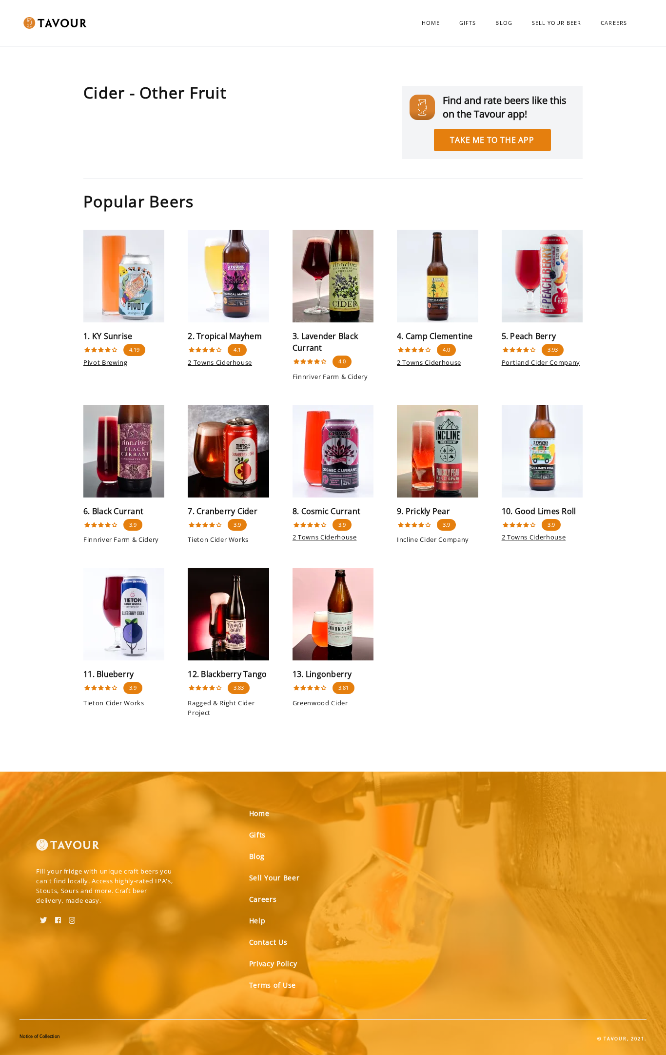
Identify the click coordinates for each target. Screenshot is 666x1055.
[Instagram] (72, 917)
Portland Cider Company (541, 362)
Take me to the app (492, 140)
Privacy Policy (273, 963)
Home (431, 22)
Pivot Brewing (105, 362)
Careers (614, 22)
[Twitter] (43, 917)
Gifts (467, 22)
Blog (503, 22)
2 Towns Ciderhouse (220, 362)
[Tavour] (67, 848)
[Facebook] (58, 917)
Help (257, 920)
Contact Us (268, 942)
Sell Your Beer (556, 22)
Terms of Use (272, 985)
